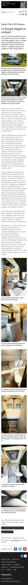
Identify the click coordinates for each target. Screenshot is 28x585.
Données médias (6, 564)
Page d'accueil (5, 559)
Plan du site (15, 559)
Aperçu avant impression (8, 562)
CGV (2, 570)
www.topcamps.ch (6, 578)
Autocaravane (15, 540)
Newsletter (16, 564)
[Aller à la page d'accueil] (7, 12)
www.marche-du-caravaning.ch (10, 581)
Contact (8, 570)
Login (15, 570)
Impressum (4, 567)
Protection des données (17, 567)
